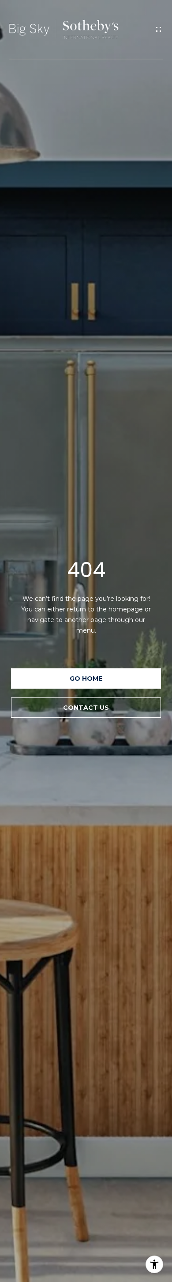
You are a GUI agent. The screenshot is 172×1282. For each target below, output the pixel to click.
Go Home (86, 678)
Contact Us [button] (86, 708)
